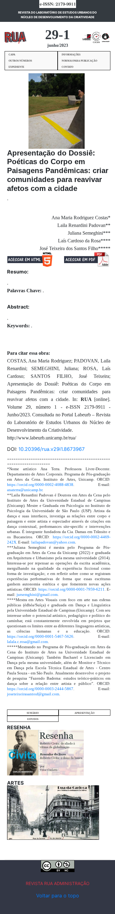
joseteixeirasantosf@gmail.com (33, 694)
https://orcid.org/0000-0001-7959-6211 (71, 589)
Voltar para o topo (57, 895)
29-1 (57, 34)
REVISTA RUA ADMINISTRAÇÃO (58, 883)
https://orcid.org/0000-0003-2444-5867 (40, 688)
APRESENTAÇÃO (84, 713)
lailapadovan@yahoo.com (53, 542)
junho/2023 (57, 45)
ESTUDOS (32, 719)
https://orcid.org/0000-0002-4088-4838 (40, 484)
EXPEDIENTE (16, 67)
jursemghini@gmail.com (37, 594)
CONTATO (67, 67)
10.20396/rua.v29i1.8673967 (51, 449)
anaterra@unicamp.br (24, 489)
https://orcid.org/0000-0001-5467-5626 (40, 636)
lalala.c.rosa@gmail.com (27, 641)
